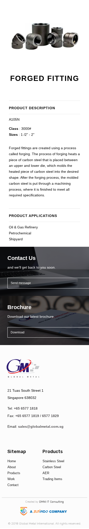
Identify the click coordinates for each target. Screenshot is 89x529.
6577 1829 (50, 416)
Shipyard (16, 239)
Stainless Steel (53, 461)
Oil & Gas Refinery (23, 227)
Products (13, 473)
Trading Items (52, 479)
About (11, 467)
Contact (13, 485)
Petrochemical (20, 233)
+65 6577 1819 (27, 416)
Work (11, 479)
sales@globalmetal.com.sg (41, 426)
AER (46, 473)
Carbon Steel (52, 467)
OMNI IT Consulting (51, 501)
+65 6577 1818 (26, 408)
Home (11, 461)
